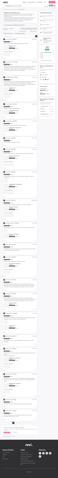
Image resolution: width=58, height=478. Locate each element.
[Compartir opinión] (34, 58)
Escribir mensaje (44, 74)
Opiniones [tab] (5, 28)
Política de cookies (24, 452)
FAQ (3, 456)
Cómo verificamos (31, 2)
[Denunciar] (36, 58)
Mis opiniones (39, 2)
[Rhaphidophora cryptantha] (6, 129)
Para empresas (52, 2)
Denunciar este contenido (9, 436)
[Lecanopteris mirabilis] (6, 112)
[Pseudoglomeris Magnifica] (6, 265)
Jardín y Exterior (13, 9)
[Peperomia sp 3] (6, 47)
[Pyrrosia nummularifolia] (6, 157)
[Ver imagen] (5, 181)
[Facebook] (41, 79)
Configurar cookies (24, 458)
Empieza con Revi (7, 432)
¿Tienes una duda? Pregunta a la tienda (29, 28)
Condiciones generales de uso (26, 454)
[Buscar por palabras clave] (36, 36)
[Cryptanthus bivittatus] (8, 272)
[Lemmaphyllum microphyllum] (8, 164)
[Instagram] (43, 79)
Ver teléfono (43, 72)
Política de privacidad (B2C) (26, 456)
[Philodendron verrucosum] (6, 359)
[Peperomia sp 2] (5, 54)
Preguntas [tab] (11, 28)
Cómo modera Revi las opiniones (27, 460)
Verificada (14, 39)
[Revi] (5, 2)
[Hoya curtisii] (6, 327)
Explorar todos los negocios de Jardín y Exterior (47, 117)
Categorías (7, 9)
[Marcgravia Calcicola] (5, 164)
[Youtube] (46, 79)
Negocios (25, 2)
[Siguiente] (30, 423)
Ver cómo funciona (14, 432)
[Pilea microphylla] (6, 304)
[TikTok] (48, 79)
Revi (3, 9)
